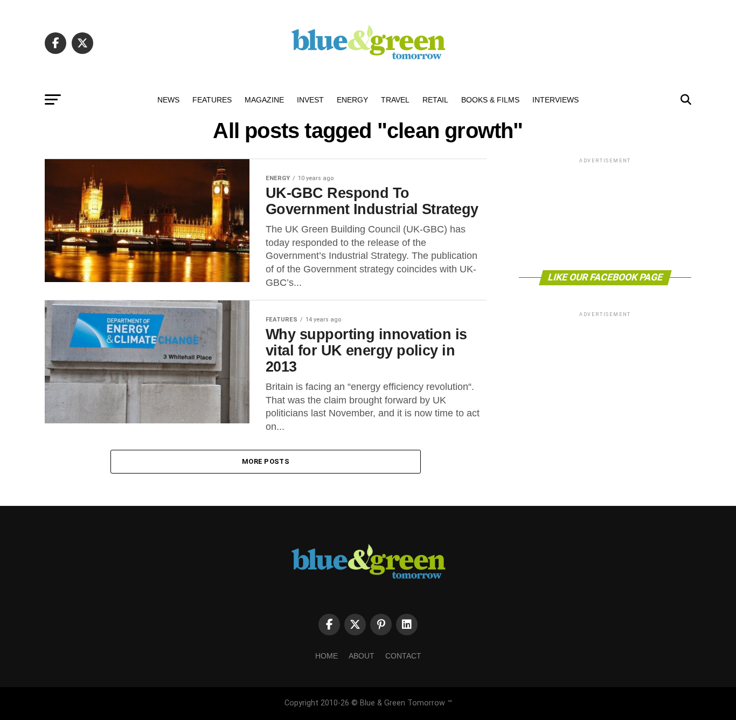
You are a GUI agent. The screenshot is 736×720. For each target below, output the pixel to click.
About (361, 656)
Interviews (555, 99)
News (168, 99)
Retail (435, 99)
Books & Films (490, 99)
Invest (310, 99)
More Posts (265, 461)
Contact (403, 656)
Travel (395, 99)
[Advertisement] (605, 213)
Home (326, 656)
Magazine (264, 99)
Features (212, 99)
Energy (352, 99)
